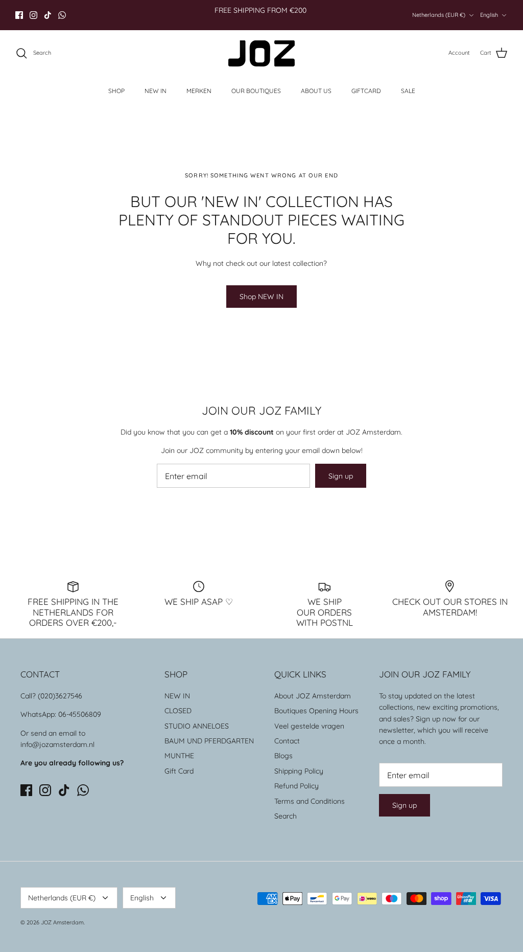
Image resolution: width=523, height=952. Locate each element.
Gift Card (179, 771)
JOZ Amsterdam (62, 922)
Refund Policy (296, 785)
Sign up (340, 476)
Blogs (283, 755)
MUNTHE (179, 755)
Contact (287, 740)
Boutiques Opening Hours (316, 710)
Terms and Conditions (309, 801)
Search (285, 816)
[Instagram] (33, 15)
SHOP (116, 91)
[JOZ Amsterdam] (261, 53)
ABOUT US (316, 91)
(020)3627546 (60, 695)
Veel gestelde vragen (309, 726)
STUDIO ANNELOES (196, 726)
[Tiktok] (48, 15)
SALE (408, 91)
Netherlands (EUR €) (438, 14)
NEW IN (156, 91)
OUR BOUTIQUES (256, 91)
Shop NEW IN (261, 296)
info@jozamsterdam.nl (57, 744)
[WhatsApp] (62, 15)
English (489, 14)
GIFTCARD (366, 91)
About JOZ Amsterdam (312, 695)
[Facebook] (19, 15)
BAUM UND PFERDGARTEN (209, 740)
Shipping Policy (298, 771)
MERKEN (198, 91)
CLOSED (178, 710)
